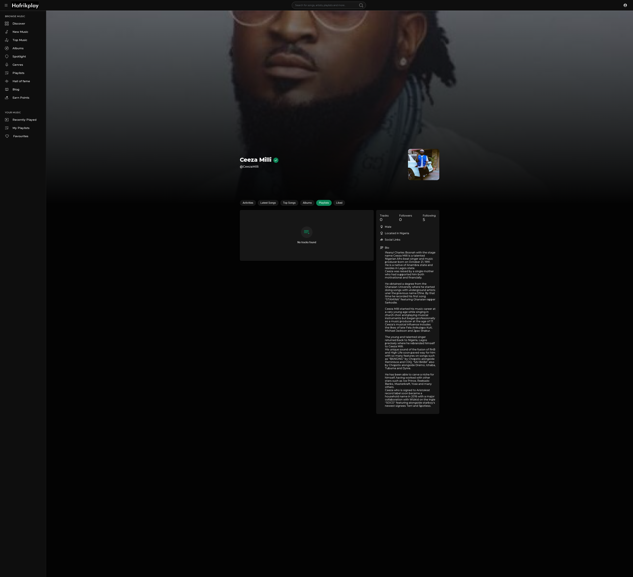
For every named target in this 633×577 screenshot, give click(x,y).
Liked (339, 202)
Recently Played (24, 119)
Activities (248, 202)
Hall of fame (21, 81)
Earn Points (21, 97)
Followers (405, 218)
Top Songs (289, 202)
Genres (18, 64)
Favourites (20, 136)
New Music (20, 31)
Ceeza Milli (256, 159)
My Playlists (21, 128)
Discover (19, 23)
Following (429, 218)
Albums (18, 48)
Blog (16, 89)
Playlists (18, 73)
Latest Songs (268, 202)
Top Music (20, 40)
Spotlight (19, 56)
